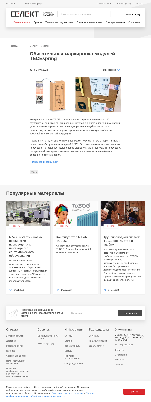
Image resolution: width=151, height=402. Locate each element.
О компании (134, 22)
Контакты (119, 350)
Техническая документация (59, 22)
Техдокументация (98, 340)
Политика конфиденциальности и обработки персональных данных (17, 372)
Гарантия (10, 350)
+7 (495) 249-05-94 (124, 344)
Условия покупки (15, 335)
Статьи (68, 340)
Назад (14, 46)
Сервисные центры (16, 355)
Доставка (11, 340)
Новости (119, 364)
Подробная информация (44, 161)
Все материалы (72, 345)
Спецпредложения (115, 22)
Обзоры (68, 335)
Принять (134, 391)
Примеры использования (89, 22)
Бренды (38, 22)
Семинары (94, 335)
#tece (34, 172)
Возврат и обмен (14, 345)
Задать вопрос (96, 345)
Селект (33, 46)
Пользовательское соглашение (68, 393)
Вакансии (119, 359)
